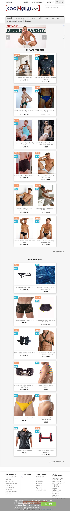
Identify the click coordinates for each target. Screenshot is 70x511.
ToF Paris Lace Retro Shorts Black (24, 320)
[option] (26, 36)
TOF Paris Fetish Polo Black (24, 450)
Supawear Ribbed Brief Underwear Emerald (24, 111)
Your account (41, 474)
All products (58, 252)
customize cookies (48, 500)
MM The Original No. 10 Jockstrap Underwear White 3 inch (45, 143)
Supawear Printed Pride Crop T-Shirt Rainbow (45, 78)
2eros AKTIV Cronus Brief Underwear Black (24, 241)
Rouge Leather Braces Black (24, 287)
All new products (57, 462)
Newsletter (9, 494)
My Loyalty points (41, 490)
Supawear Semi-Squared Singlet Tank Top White (45, 209)
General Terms (10, 481)
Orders (38, 479)
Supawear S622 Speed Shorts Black (24, 175)
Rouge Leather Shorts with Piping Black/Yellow (45, 321)
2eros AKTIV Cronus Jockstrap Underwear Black (45, 241)
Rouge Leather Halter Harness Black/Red (45, 451)
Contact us (9, 2)
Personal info (40, 477)
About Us (8, 479)
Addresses (39, 483)
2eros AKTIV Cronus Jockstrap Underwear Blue (45, 176)
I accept (48, 504)
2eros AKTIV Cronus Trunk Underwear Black (24, 209)
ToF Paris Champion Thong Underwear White (45, 418)
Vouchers (39, 485)
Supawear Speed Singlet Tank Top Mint (24, 143)
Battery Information (11, 491)
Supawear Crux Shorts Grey (24, 77)
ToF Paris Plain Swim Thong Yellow (24, 418)
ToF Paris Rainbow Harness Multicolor (45, 386)
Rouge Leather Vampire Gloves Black (24, 353)
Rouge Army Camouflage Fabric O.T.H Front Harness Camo (46, 353)
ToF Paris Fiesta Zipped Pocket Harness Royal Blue (45, 288)
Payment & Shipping (11, 477)
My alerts (39, 488)
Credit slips (39, 481)
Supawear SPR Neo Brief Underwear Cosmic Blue (45, 111)
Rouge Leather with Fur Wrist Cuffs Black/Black (24, 386)
